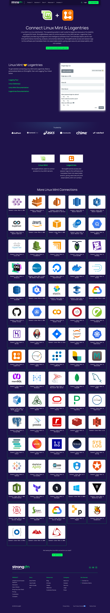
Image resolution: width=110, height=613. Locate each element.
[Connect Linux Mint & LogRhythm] (56, 359)
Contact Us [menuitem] (85, 580)
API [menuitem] (30, 587)
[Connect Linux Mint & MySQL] (97, 381)
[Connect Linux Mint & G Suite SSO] (77, 469)
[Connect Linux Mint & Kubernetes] (97, 337)
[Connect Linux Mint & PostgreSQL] (16, 425)
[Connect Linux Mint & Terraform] (36, 491)
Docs (43, 2)
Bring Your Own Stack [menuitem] (18, 589)
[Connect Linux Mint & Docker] (77, 271)
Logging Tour (13, 80)
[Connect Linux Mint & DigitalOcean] (56, 271)
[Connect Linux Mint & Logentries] (16, 359)
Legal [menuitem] (65, 587)
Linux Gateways (14, 84)
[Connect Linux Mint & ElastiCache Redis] (77, 293)
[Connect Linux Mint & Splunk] (36, 447)
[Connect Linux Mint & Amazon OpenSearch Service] (56, 205)
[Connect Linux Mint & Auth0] (97, 469)
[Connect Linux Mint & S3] (97, 425)
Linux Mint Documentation (19, 87)
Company (58, 2)
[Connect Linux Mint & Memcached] (97, 359)
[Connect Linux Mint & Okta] (16, 535)
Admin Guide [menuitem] (32, 585)
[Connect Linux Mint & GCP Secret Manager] (56, 513)
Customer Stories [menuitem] (51, 590)
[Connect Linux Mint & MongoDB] (77, 381)
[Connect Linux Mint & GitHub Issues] (16, 315)
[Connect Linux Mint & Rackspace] (56, 425)
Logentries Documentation (19, 91)
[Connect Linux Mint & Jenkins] (36, 337)
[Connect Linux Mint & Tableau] (16, 469)
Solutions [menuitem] (15, 585)
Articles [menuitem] (48, 583)
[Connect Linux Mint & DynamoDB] (16, 293)
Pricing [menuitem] (14, 592)
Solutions (36, 2)
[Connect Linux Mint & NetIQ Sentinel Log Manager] (16, 403)
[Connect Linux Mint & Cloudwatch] (36, 249)
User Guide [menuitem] (32, 583)
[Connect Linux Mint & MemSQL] (16, 381)
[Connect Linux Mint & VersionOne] (36, 469)
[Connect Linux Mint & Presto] (36, 425)
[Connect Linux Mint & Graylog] (77, 315)
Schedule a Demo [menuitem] (87, 583)
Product (29, 2)
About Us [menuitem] (66, 580)
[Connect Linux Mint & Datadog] (97, 249)
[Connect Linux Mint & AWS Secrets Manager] (16, 513)
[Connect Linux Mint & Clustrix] (56, 249)
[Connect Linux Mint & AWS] (36, 227)
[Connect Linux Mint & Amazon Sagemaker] (97, 205)
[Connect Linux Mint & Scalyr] (16, 447)
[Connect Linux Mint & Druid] (97, 271)
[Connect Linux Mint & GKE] (36, 315)
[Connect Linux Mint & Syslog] (97, 447)
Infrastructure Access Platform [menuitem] (18, 581)
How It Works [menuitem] (15, 587)
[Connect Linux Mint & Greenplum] (97, 315)
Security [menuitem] (66, 585)
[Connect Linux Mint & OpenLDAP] (36, 513)
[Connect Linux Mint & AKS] (16, 205)
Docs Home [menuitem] (32, 580)
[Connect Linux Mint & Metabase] (36, 381)
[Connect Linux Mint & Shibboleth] (97, 513)
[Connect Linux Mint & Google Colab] (56, 315)
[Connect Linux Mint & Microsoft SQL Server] (56, 381)
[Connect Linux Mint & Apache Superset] (16, 227)
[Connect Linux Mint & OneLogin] (56, 491)
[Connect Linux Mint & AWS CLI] (56, 227)
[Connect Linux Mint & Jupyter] (77, 337)
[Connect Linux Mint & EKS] (36, 293)
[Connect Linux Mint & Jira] (56, 337)
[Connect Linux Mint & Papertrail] (97, 403)
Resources (50, 2)
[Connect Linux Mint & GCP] (97, 293)
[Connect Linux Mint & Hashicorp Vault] (97, 491)
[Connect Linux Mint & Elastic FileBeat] (56, 293)
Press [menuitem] (65, 590)
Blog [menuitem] (47, 580)
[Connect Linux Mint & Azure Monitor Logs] (77, 227)
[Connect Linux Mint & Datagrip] (16, 271)
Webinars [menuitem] (49, 587)
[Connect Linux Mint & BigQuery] (97, 227)
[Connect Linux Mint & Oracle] (56, 403)
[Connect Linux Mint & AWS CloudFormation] (16, 491)
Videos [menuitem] (48, 585)
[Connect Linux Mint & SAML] (56, 535)
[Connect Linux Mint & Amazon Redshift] (77, 205)
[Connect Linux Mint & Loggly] (36, 359)
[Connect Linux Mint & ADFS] (77, 491)
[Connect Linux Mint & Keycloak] (56, 469)
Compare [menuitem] (14, 596)
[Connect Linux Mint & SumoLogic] (56, 447)
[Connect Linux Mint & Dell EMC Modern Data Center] (36, 271)
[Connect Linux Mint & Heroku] (16, 337)
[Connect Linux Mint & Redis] (77, 425)
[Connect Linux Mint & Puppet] (77, 513)
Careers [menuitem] (66, 583)
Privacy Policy (66, 606)
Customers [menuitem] (15, 594)
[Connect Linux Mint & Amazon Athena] (36, 205)
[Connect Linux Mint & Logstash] (77, 359)
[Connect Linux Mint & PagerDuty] (77, 403)
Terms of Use (92, 606)
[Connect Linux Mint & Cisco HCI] (16, 249)
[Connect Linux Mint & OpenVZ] (36, 403)
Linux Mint (43, 165)
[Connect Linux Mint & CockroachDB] (77, 249)
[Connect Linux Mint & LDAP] (36, 535)
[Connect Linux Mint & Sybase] (77, 447)
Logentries (71, 165)
